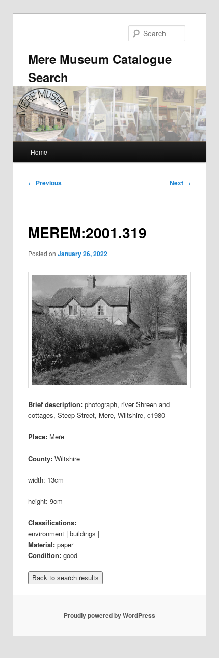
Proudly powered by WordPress (109, 615)
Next (180, 182)
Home (39, 151)
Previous (45, 182)
